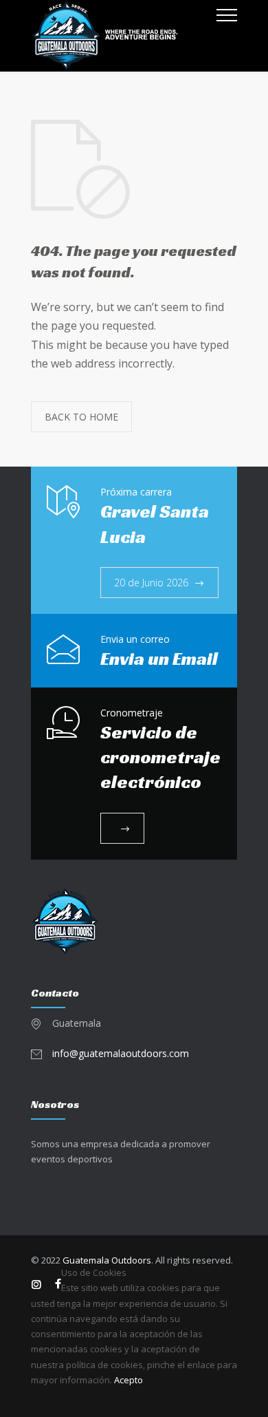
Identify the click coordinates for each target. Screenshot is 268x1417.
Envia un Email (159, 659)
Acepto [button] (128, 1380)
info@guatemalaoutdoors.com (120, 1053)
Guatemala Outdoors (107, 1260)
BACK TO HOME (81, 416)
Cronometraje (131, 712)
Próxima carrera (136, 491)
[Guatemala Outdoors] (123, 36)
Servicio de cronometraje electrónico (160, 757)
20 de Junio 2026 (151, 582)
